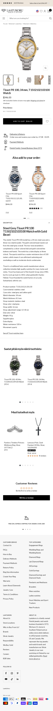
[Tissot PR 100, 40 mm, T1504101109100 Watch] (14, 365)
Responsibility (8, 641)
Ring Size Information (11, 572)
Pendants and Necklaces (38, 582)
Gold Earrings (34, 571)
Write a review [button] (26, 497)
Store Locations (9, 623)
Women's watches (15, 24)
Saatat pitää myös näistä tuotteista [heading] (22, 348)
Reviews (6, 649)
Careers (6, 654)
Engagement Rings (36, 545)
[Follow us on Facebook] (6, 673)
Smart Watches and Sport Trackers (38, 601)
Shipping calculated (36, 101)
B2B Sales (6, 658)
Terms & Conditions (10, 594)
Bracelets (32, 587)
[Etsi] (50, 18)
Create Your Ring (9, 577)
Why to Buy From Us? (11, 627)
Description (7, 223)
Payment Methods (10, 563)
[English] (37, 11)
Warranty (6, 581)
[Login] (45, 11)
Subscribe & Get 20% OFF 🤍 (40, 3)
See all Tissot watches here (13, 333)
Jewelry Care (8, 590)
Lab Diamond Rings (36, 562)
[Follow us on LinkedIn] (17, 679)
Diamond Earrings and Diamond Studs (37, 576)
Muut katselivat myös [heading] (22, 412)
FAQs (5, 550)
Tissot (5, 24)
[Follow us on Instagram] (12, 673)
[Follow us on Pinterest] (17, 673)
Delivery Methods (10, 559)
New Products (34, 607)
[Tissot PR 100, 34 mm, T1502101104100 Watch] (38, 365)
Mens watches (34, 591)
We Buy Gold (8, 645)
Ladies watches (34, 596)
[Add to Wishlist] (47, 121)
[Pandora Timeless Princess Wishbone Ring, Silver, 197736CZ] (14, 428)
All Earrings (33, 566)
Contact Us (7, 545)
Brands (5, 632)
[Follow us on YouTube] (6, 679)
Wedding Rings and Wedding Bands (36, 551)
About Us (6, 618)
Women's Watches (29, 24)
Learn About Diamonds (11, 585)
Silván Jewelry (8, 636)
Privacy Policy (8, 599)
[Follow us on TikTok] (12, 679)
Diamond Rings (34, 557)
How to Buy (7, 554)
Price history (7, 108)
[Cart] (48, 11)
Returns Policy (8, 568)
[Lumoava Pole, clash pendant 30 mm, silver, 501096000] (38, 428)
